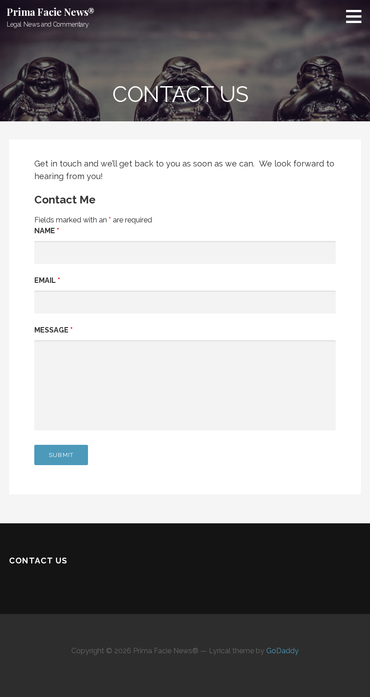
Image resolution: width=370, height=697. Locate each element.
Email (47, 280)
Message (53, 330)
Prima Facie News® (50, 11)
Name (46, 230)
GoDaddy (282, 650)
